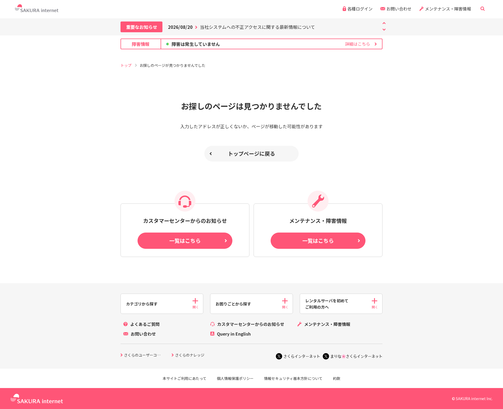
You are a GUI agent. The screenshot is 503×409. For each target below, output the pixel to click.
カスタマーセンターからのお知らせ (250, 324)
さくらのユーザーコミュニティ (148, 355)
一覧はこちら (185, 240)
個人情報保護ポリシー (235, 378)
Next (384, 23)
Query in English (234, 334)
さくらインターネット (301, 356)
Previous (384, 29)
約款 (336, 378)
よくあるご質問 (145, 324)
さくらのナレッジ (189, 355)
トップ (126, 65)
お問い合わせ (399, 9)
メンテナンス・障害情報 (448, 9)
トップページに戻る (251, 153)
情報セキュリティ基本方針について (293, 378)
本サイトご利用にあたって (184, 378)
